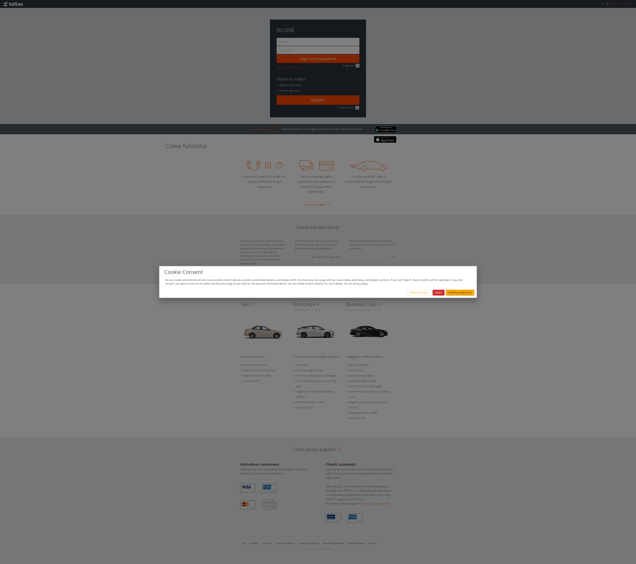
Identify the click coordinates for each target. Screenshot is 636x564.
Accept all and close (460, 292)
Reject (438, 292)
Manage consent (419, 292)
